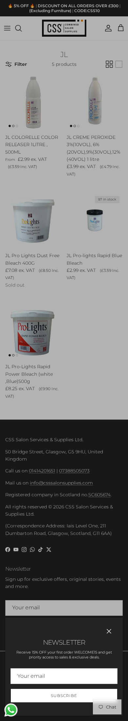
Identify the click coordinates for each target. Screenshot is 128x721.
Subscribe (64, 695)
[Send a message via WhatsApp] (11, 710)
